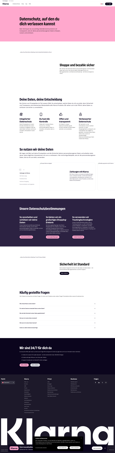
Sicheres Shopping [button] (24, 181)
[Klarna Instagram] (105, 382)
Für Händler (11, 0)
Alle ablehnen (62, 447)
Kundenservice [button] (23, 178)
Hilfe (30, 3)
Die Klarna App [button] (23, 176)
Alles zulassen (75, 447)
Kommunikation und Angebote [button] (27, 184)
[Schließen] (81, 438)
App (26, 3)
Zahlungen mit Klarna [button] (25, 173)
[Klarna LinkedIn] (99, 382)
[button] (102, 3)
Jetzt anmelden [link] (97, 448)
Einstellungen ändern (41, 447)
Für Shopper (5, 0)
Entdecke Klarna (16, 3)
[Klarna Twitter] (102, 382)
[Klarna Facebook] (95, 382)
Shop (23, 3)
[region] (58, 443)
